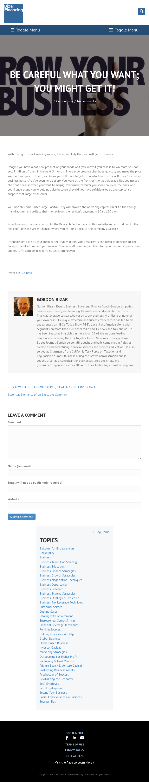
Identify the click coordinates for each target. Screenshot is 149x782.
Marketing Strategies (53, 652)
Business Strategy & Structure (59, 598)
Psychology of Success (54, 674)
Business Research (51, 589)
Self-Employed (49, 683)
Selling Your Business (53, 692)
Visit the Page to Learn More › (74, 762)
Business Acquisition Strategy (58, 562)
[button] (67, 738)
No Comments (86, 101)
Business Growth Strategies (58, 575)
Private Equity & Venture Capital (61, 665)
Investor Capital (50, 647)
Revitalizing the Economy (56, 679)
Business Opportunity (53, 584)
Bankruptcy (47, 553)
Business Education (52, 566)
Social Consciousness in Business (61, 697)
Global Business (50, 638)
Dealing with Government (56, 616)
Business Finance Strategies (58, 571)
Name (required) (19, 466)
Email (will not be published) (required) (35, 482)
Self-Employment (51, 688)
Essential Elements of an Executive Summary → (39, 394)
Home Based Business (54, 643)
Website (13, 499)
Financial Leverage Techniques (59, 625)
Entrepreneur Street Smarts (58, 620)
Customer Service (51, 607)
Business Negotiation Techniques (61, 580)
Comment (14, 422)
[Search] (141, 11)
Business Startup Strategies (58, 593)
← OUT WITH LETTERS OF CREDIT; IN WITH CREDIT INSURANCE (52, 387)
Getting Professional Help (57, 634)
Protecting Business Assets (57, 670)
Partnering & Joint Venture (57, 661)
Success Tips (48, 701)
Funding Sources (50, 629)
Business (26, 273)
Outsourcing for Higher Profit (59, 656)
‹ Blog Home (101, 532)
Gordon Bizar (64, 101)
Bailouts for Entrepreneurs (57, 548)
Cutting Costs (48, 611)
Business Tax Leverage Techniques (62, 602)
